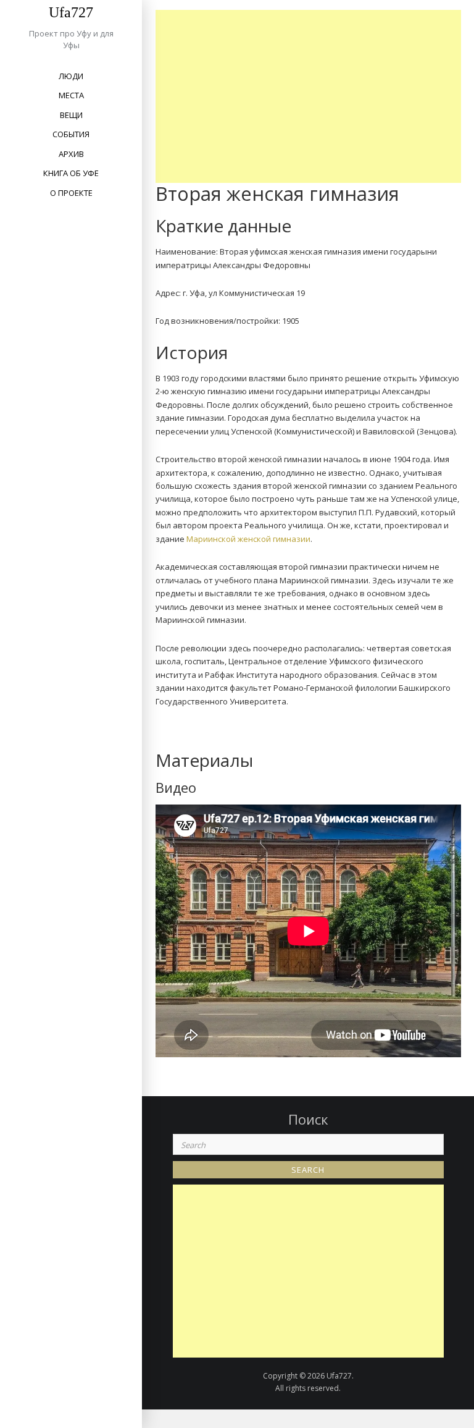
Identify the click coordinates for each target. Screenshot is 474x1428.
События (70, 134)
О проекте (71, 192)
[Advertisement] (311, 96)
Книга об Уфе (71, 173)
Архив (71, 153)
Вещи (71, 114)
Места (71, 95)
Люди (71, 76)
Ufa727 (71, 12)
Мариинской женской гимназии (248, 538)
